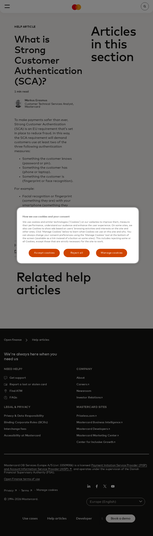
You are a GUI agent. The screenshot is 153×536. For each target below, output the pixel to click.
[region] (78, 235)
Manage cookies (112, 253)
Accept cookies (44, 253)
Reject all (77, 253)
